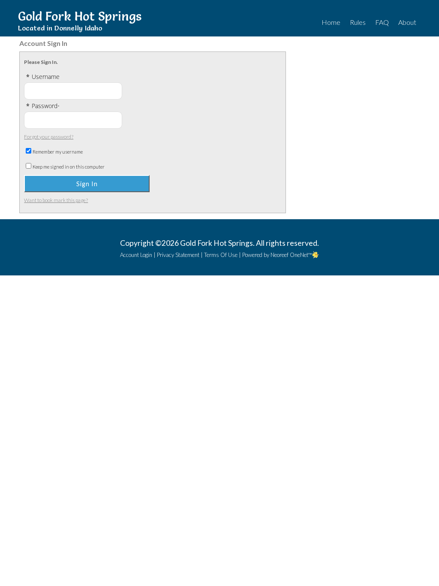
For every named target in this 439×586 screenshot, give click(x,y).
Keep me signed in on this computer (69, 166)
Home (331, 22)
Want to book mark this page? (56, 200)
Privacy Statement (178, 254)
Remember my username (58, 151)
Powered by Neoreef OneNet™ (277, 254)
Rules (358, 22)
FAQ (382, 22)
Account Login (136, 254)
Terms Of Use (221, 254)
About (407, 22)
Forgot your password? (48, 136)
